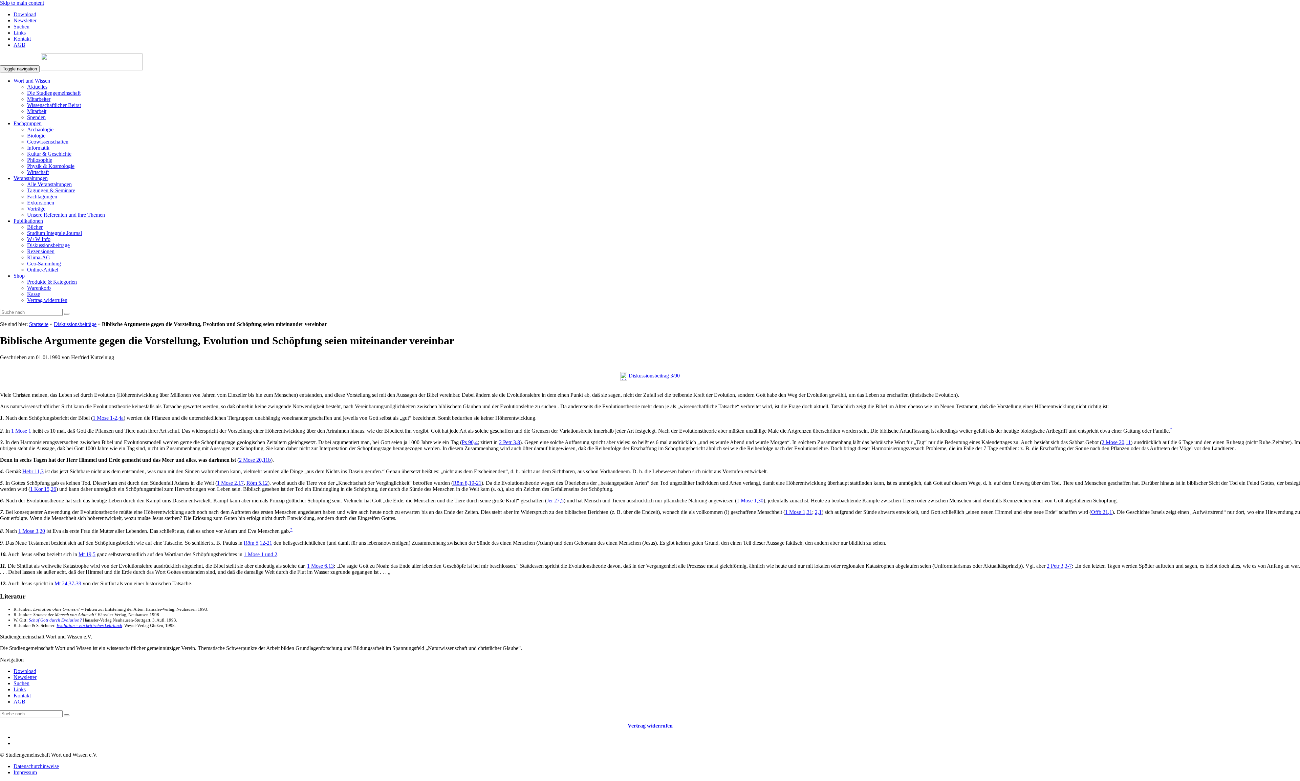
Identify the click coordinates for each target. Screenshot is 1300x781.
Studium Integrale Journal (54, 233)
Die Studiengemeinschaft (54, 93)
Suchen (21, 26)
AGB (19, 45)
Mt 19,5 (87, 554)
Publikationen (28, 221)
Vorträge (36, 209)
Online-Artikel (42, 270)
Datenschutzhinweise (36, 766)
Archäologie (40, 129)
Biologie (36, 135)
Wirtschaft (38, 172)
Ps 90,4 (470, 442)
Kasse (33, 294)
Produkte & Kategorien (52, 282)
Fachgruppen (28, 123)
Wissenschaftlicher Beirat (54, 105)
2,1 (818, 512)
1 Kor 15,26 (43, 489)
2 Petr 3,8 (509, 442)
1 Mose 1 (21, 431)
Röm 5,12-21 (258, 543)
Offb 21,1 (1101, 512)
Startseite (38, 324)
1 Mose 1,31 (798, 512)
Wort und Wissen (32, 81)
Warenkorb (39, 288)
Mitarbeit (36, 111)
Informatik (38, 148)
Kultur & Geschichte (49, 154)
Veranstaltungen (31, 178)
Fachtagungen (42, 196)
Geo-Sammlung (44, 263)
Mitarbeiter (38, 99)
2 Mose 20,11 (1116, 442)
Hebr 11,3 (33, 471)
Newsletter (25, 20)
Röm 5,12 (257, 483)
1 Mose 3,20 (31, 531)
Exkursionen (40, 202)
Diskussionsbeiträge (48, 245)
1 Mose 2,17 (230, 483)
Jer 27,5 (555, 500)
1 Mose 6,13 (320, 566)
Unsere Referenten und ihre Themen (66, 215)
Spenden (36, 117)
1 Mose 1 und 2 (260, 554)
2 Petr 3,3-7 (1059, 566)
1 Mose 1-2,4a (108, 418)
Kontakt (22, 39)
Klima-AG (38, 257)
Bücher (35, 227)
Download (25, 14)
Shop (19, 276)
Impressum (25, 772)
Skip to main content (22, 3)
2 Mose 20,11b (255, 460)
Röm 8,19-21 (467, 483)
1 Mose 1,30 (750, 500)
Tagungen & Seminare (51, 190)
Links (20, 33)
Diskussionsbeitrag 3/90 (653, 375)
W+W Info (38, 239)
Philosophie (39, 160)
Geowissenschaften (47, 142)
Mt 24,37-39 (68, 583)
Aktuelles (37, 87)
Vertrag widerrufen (47, 300)
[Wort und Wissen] (92, 68)
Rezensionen (41, 251)
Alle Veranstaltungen (49, 184)
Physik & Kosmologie (50, 166)
